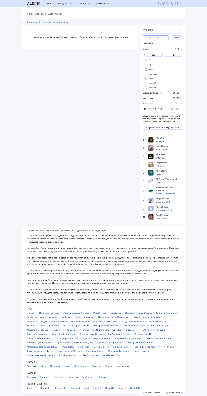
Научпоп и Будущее (83, 342)
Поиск (177, 38)
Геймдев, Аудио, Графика (40, 342)
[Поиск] (159, 3)
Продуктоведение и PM (133, 321)
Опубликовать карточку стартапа (162, 127)
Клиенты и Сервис (36, 325)
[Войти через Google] (143, 393)
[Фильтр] (180, 30)
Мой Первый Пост (111, 355)
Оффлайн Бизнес (122, 347)
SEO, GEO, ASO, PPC (160, 325)
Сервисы (31, 377)
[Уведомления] (172, 3)
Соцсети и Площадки (37, 334)
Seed (86, 388)
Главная (31, 313)
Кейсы (43, 366)
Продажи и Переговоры (38, 338)
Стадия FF (45, 388)
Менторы (73, 377)
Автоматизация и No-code (76, 313)
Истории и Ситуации (118, 351)
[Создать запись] (163, 3)
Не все (173, 55)
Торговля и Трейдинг (37, 321)
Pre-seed (75, 388)
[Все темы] (53, 3)
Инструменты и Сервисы (91, 334)
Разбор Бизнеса (101, 347)
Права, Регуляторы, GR (66, 338)
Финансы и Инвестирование (147, 317)
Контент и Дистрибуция (63, 334)
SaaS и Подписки (157, 321)
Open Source (63, 342)
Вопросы (31, 366)
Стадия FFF (61, 388)
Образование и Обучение (69, 351)
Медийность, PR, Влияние (65, 330)
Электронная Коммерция (106, 325)
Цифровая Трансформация (127, 338)
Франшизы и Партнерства (110, 342)
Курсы (67, 366)
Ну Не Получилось (89, 355)
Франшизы (103, 377)
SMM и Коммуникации (154, 330)
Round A (97, 388)
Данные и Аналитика (166, 313)
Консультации (122, 366)
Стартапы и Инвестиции (105, 321)
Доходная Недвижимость (147, 347)
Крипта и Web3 (59, 321)
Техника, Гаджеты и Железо (159, 338)
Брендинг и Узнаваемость (126, 330)
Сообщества (88, 377)
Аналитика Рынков (80, 321)
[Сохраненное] (176, 3)
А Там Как (169, 347)
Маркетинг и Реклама (37, 330)
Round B (109, 388)
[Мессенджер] (167, 3)
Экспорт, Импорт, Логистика (141, 342)
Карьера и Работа (95, 351)
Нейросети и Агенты (49, 313)
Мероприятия (81, 366)
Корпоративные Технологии (96, 338)
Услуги (108, 366)
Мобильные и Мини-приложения (78, 317)
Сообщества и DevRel (119, 334)
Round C (122, 388)
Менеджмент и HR (143, 334)
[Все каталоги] (89, 3)
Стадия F (31, 388)
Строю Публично (141, 351)
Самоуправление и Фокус (40, 351)
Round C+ (135, 388)
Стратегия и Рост (57, 325)
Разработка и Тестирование (107, 313)
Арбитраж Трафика (79, 325)
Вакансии (96, 366)
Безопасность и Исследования (42, 317)
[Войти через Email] (167, 392)
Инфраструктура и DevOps (138, 313)
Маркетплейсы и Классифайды (42, 347)
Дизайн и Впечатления (134, 325)
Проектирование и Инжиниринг (113, 317)
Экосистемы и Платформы (75, 347)
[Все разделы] (70, 3)
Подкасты (55, 366)
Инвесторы (59, 377)
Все (153, 55)
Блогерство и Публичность (96, 330)
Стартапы (45, 377)
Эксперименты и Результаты (41, 355)
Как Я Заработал (67, 355)
